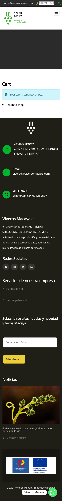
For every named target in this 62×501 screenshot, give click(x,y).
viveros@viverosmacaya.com (31, 173)
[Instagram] (14, 267)
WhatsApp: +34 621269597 (30, 195)
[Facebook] (5, 267)
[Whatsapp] (52, 492)
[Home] (31, 128)
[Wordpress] (31, 267)
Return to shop (14, 104)
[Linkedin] (23, 267)
